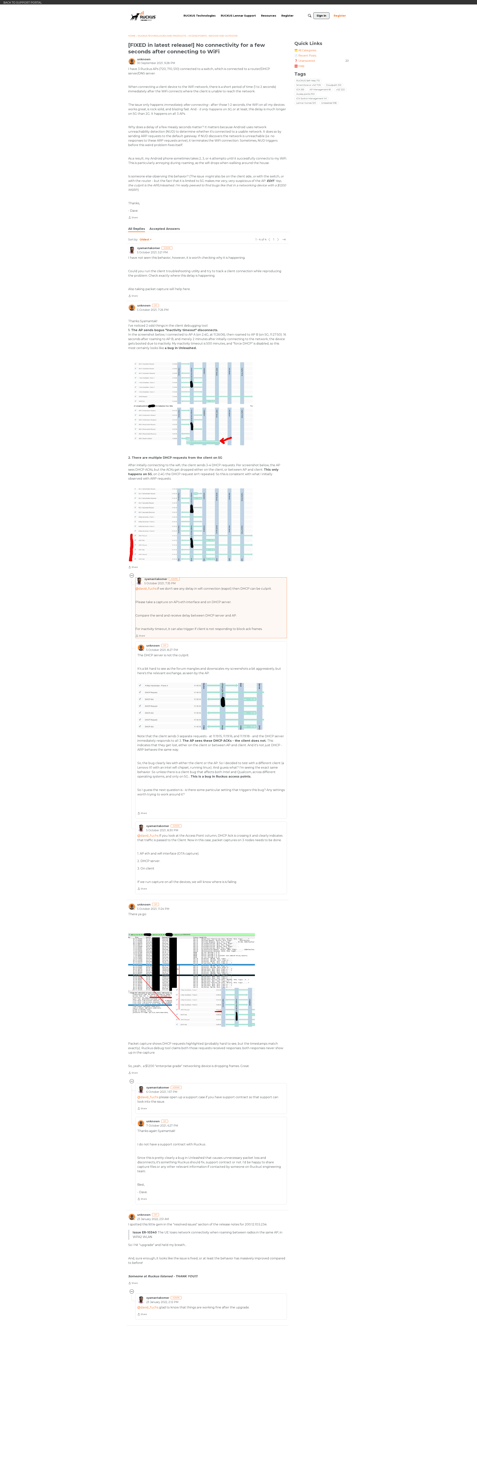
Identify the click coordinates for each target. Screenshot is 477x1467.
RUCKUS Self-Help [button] (308, 80)
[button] (191, 403)
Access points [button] (305, 94)
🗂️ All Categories (305, 50)
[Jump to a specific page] (284, 240)
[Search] (309, 15)
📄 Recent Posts (305, 55)
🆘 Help (299, 66)
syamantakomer (148, 248)
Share (133, 218)
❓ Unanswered (321, 60)
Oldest (145, 240)
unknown (144, 59)
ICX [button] (300, 89)
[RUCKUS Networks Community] (143, 15)
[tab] (136, 229)
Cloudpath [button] (333, 85)
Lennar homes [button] (306, 102)
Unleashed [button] (329, 102)
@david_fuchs (146, 588)
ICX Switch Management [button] (311, 98)
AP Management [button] (320, 89)
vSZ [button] (340, 89)
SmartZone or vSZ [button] (308, 85)
